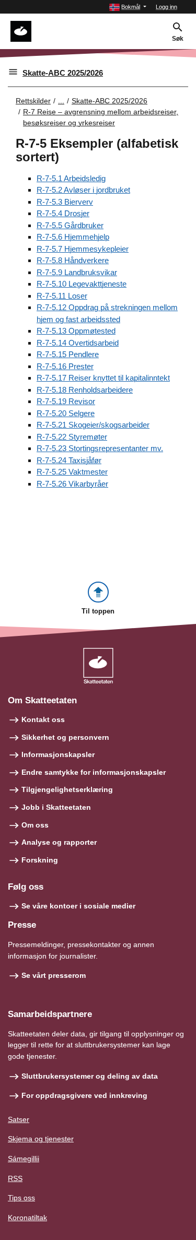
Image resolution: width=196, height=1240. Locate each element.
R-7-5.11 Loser (62, 295)
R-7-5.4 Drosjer (63, 213)
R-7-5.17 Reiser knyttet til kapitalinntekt (103, 377)
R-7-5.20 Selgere (66, 413)
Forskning (39, 860)
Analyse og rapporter (59, 842)
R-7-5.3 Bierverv (65, 201)
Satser (18, 1119)
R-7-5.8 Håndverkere (73, 260)
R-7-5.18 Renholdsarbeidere (85, 389)
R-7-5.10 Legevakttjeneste (81, 283)
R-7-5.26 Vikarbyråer (72, 483)
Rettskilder (33, 101)
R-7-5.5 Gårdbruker (70, 225)
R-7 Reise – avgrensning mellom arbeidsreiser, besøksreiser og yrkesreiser (100, 117)
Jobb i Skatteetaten (56, 807)
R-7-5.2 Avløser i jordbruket (83, 189)
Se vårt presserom (53, 975)
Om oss (35, 825)
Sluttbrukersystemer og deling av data (89, 1076)
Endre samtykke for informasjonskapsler (93, 772)
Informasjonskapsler (58, 754)
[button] (127, 7)
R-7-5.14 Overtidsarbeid (78, 342)
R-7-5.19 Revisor (66, 401)
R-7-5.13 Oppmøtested (76, 330)
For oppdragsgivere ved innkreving (84, 1095)
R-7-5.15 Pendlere (68, 354)
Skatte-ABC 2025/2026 (62, 72)
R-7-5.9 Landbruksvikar (77, 272)
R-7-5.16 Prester (65, 366)
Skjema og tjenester (41, 1139)
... (61, 101)
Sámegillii (23, 1158)
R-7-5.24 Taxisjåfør (69, 460)
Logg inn (166, 7)
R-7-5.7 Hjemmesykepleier (83, 248)
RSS (15, 1178)
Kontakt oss (43, 719)
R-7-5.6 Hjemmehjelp (73, 236)
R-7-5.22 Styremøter (72, 436)
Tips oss (21, 1198)
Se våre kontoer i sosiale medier (78, 906)
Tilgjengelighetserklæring (67, 789)
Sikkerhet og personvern (65, 737)
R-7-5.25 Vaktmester (72, 471)
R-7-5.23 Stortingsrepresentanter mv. (100, 448)
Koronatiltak (27, 1217)
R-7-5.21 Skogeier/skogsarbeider (93, 424)
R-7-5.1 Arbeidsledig (71, 178)
